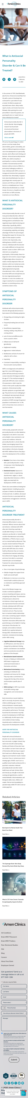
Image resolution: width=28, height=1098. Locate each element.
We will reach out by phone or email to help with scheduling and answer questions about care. (14, 1035)
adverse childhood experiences (11, 149)
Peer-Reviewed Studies (9, 945)
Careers (4, 957)
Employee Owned (7, 965)
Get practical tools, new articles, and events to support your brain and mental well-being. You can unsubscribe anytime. (14, 1051)
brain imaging (13, 556)
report (8, 618)
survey (21, 271)
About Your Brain (7, 961)
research (17, 444)
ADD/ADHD (5, 539)
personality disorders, (12, 216)
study (10, 700)
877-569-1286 (7, 977)
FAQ (2, 949)
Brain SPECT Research (9, 937)
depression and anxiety (16, 536)
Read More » (5, 834)
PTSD (12, 539)
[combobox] (3, 1008)
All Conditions (6, 933)
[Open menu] (3, 4)
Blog (3, 953)
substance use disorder (9, 534)
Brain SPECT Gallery (8, 941)
